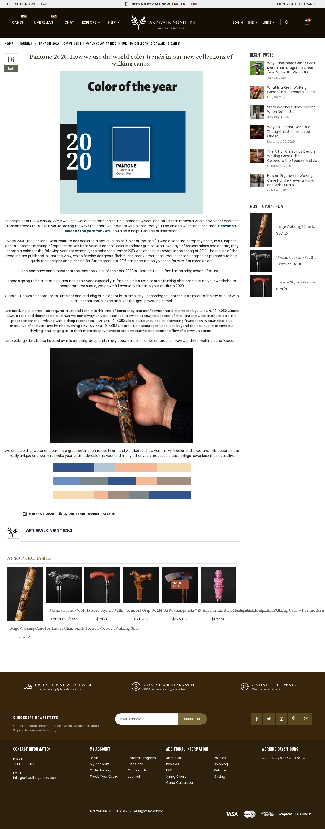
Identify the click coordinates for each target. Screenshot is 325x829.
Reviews (172, 764)
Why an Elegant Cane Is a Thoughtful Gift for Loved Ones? (288, 132)
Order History (100, 770)
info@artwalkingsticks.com (35, 777)
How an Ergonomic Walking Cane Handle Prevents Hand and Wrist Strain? (291, 180)
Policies (220, 758)
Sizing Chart (176, 776)
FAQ (169, 770)
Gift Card (135, 764)
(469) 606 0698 (165, 4)
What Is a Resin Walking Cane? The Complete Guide (291, 90)
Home (9, 43)
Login (238, 22)
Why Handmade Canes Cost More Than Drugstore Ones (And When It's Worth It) (291, 68)
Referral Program (142, 758)
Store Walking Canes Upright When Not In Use (291, 109)
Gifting (219, 776)
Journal (26, 43)
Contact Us (137, 770)
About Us (173, 758)
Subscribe (192, 719)
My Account (100, 764)
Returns (220, 770)
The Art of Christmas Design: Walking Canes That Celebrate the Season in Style (292, 156)
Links (266, 22)
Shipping (221, 764)
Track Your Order (104, 776)
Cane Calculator (179, 782)
